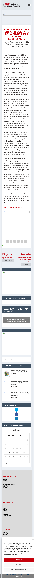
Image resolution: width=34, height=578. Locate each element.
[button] (33, 540)
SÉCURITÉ (5, 537)
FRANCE (5, 479)
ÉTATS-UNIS (5, 481)
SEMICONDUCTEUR (16, 46)
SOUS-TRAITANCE (7, 515)
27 (17, 456)
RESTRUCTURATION (7, 488)
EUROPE (5, 480)
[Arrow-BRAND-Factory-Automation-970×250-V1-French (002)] (17, 17)
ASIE (4, 483)
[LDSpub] (16, 246)
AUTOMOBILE (6, 535)
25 (9, 456)
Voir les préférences (18, 570)
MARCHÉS (13, 484)
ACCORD (5, 487)
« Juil (5, 464)
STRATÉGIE (5, 486)
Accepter (18, 560)
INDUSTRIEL (5, 533)
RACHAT (5, 485)
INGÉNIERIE (5, 514)
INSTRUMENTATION (10, 513)
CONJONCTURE (18, 44)
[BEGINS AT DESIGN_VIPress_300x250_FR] (16, 272)
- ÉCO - (7, 44)
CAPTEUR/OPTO (6, 507)
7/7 (11, 44)
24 (5, 456)
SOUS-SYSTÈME (6, 511)
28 (20, 456)
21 (20, 452)
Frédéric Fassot (15, 42)
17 (5, 452)
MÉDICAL (5, 534)
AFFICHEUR (5, 509)
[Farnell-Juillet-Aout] (16, 333)
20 (17, 452)
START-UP (5, 532)
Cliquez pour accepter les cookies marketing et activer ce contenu (16, 320)
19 (13, 452)
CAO (4, 513)
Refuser (18, 565)
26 (13, 456)
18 (9, 452)
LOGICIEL (5, 510)
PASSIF (26, 44)
